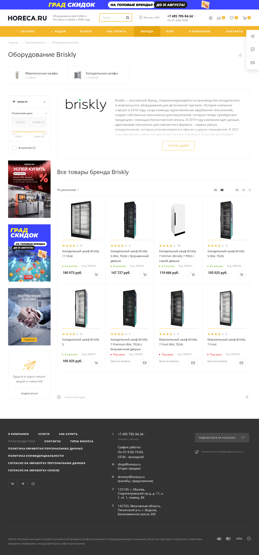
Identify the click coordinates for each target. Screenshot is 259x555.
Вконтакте (12, 483)
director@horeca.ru (131, 477)
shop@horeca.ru (129, 464)
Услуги (44, 434)
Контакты (52, 441)
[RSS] (240, 55)
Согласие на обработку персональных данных (47, 463)
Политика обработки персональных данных (45, 448)
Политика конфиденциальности (36, 456)
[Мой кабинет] (210, 18)
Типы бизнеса (81, 441)
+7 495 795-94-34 (180, 16)
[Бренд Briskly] (86, 105)
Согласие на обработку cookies (33, 470)
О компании (18, 434)
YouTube (33, 483)
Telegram (22, 483)
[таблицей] (249, 190)
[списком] (243, 190)
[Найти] (127, 17)
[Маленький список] (215, 190)
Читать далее (178, 146)
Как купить (68, 434)
